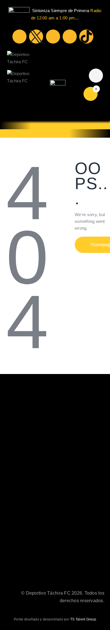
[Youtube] (53, 37)
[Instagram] (70, 37)
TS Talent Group (83, 619)
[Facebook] (19, 37)
